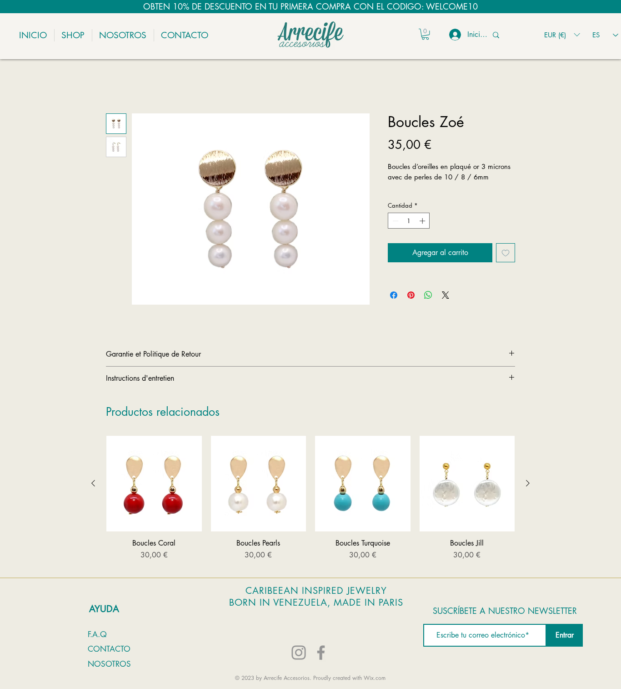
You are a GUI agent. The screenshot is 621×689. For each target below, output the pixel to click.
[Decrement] (394, 232)
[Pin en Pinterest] (411, 307)
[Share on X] (445, 307)
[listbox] (562, 35)
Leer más (400, 199)
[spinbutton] (409, 232)
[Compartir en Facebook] (393, 307)
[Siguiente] (527, 495)
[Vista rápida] (154, 496)
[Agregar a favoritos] (505, 265)
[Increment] (423, 232)
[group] (310, 515)
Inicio (113, 82)
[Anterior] (93, 495)
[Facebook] (321, 664)
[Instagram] (298, 664)
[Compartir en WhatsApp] (428, 307)
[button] (425, 34)
